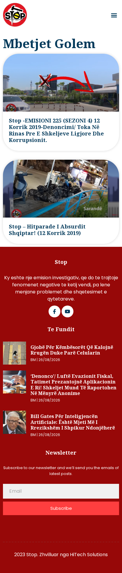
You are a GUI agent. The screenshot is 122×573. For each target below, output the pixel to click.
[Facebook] (54, 311)
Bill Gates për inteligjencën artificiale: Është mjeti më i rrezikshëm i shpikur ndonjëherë (72, 422)
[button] (114, 15)
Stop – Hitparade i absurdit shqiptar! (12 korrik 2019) (47, 229)
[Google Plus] (67, 311)
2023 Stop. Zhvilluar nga (42, 554)
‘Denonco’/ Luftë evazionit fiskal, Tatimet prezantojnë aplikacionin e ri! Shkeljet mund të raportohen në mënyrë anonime (73, 385)
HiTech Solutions (89, 554)
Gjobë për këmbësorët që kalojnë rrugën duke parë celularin (71, 350)
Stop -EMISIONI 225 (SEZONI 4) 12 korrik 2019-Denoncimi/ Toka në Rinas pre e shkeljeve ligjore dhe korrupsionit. (56, 130)
